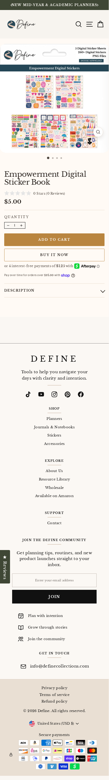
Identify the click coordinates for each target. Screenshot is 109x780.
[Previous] (11, 5)
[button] (34, 193)
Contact (54, 523)
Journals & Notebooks (54, 427)
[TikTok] (28, 394)
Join (54, 596)
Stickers (54, 435)
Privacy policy (54, 688)
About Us (54, 471)
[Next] (97, 5)
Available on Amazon (54, 496)
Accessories (54, 443)
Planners (54, 418)
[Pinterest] (67, 394)
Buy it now (54, 255)
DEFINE (54, 359)
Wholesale (54, 487)
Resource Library (54, 479)
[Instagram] (54, 394)
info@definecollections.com (59, 666)
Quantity (16, 217)
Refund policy (54, 701)
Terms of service (54, 695)
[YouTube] (41, 394)
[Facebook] (80, 394)
